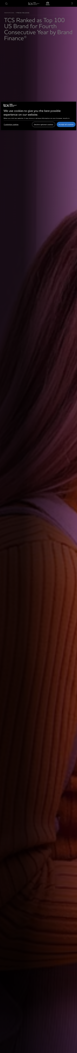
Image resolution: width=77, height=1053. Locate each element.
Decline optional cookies (43, 124)
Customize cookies (11, 124)
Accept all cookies (66, 124)
